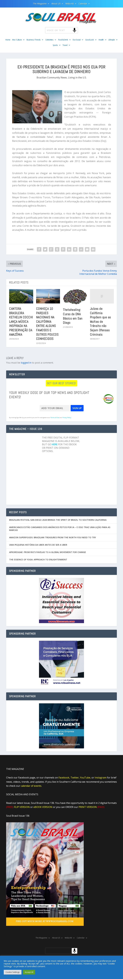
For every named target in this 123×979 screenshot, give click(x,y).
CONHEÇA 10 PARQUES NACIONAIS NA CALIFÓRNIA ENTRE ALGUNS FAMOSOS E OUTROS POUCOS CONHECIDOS (47, 323)
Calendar (83, 4)
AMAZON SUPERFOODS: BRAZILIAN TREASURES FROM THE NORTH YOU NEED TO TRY (52, 537)
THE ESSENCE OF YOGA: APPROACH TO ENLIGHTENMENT (38, 559)
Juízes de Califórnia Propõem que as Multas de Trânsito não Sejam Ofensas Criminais (100, 321)
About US (56, 4)
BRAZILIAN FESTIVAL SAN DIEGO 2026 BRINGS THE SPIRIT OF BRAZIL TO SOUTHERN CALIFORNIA (57, 519)
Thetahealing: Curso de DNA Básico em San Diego (72, 316)
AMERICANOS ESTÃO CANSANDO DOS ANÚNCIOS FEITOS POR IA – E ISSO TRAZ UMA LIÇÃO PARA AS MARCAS (59, 528)
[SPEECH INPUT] (69, 30)
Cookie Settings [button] (13, 972)
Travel (65, 45)
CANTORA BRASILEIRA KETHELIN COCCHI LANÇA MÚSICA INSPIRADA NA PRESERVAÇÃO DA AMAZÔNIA (21, 321)
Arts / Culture (17, 40)
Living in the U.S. (77, 77)
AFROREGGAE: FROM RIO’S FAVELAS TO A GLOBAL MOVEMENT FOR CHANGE (47, 552)
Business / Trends (33, 40)
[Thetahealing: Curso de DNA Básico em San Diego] (75, 297)
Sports (55, 45)
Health (101, 40)
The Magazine (40, 4)
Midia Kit (69, 4)
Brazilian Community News (52, 77)
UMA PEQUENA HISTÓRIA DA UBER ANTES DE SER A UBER (38, 544)
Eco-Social (76, 40)
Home (7, 40)
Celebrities (49, 40)
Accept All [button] (29, 972)
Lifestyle (111, 40)
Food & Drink (63, 40)
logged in (26, 362)
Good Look (89, 40)
